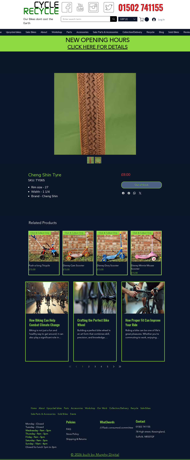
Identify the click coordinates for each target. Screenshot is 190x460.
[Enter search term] (113, 19)
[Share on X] (140, 193)
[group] (95, 253)
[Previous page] (76, 366)
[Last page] (120, 366)
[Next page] (113, 366)
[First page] (70, 366)
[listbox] (127, 19)
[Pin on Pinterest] (129, 193)
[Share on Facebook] (123, 193)
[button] (127, 19)
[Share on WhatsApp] (134, 193)
